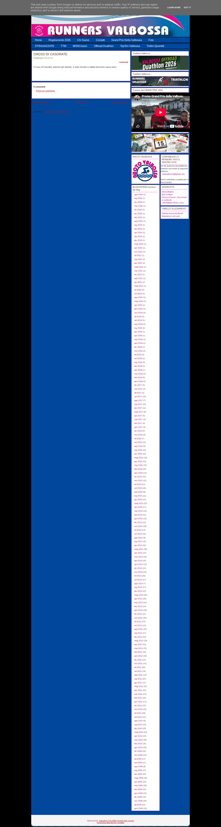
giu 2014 (138, 545)
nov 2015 (138, 480)
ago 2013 (138, 583)
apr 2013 (138, 599)
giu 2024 (138, 229)
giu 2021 (138, 282)
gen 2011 (138, 702)
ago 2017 (138, 400)
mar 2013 (138, 602)
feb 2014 (138, 561)
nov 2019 (138, 313)
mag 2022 (138, 267)
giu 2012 (138, 637)
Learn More (174, 7)
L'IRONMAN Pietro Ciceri (173, 203)
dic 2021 (138, 274)
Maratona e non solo (171, 216)
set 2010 (138, 717)
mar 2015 (138, 511)
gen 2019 (138, 343)
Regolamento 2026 (60, 40)
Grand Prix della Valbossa (126, 40)
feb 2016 (138, 469)
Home (38, 40)
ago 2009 (138, 766)
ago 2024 (138, 221)
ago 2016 (138, 446)
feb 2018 (138, 377)
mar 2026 (138, 206)
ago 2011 (138, 675)
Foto (151, 40)
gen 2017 (138, 427)
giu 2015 (138, 499)
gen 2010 (138, 747)
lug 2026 (138, 198)
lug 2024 (138, 225)
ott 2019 (137, 316)
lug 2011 (138, 679)
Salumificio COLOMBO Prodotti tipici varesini (116, 821)
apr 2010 (138, 736)
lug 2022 (138, 259)
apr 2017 (138, 416)
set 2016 (138, 442)
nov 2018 (138, 351)
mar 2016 (138, 465)
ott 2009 (137, 759)
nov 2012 (138, 618)
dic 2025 (138, 210)
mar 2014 (138, 557)
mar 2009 (138, 785)
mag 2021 (138, 286)
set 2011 (138, 671)
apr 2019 (138, 336)
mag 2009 (138, 778)
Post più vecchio (120, 102)
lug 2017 (138, 404)
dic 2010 (138, 705)
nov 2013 (138, 572)
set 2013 (138, 580)
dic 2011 (138, 660)
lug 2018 (138, 362)
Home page (81, 102)
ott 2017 (137, 393)
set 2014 (138, 534)
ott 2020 (137, 290)
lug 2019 (138, 328)
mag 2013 (138, 595)
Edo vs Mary (167, 194)
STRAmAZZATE (44, 46)
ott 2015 (137, 484)
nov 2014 (138, 526)
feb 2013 (138, 606)
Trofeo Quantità (155, 46)
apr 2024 (138, 232)
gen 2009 (138, 793)
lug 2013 (138, 587)
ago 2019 (138, 324)
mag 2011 (138, 686)
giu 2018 (138, 366)
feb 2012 (138, 652)
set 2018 (138, 358)
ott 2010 (137, 713)
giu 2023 (138, 240)
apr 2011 (138, 690)
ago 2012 (138, 629)
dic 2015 (138, 477)
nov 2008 (138, 801)
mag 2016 (138, 458)
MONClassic (80, 46)
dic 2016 (138, 431)
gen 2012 (138, 656)
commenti (123, 62)
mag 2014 (138, 549)
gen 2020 (138, 309)
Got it (187, 7)
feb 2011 (138, 698)
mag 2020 (138, 301)
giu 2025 (138, 213)
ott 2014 (137, 530)
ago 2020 (138, 297)
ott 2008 (137, 805)
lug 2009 (138, 770)
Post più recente (42, 102)
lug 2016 (138, 450)
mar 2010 (138, 740)
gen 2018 (138, 381)
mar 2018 (138, 374)
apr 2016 (138, 461)
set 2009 (138, 763)
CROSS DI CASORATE (50, 54)
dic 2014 (138, 522)
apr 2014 (138, 553)
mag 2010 (138, 732)
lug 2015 (138, 496)
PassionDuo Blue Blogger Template (110, 823)
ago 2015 (138, 492)
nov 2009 (138, 755)
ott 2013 (137, 576)
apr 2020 (138, 305)
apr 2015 (138, 507)
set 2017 (138, 396)
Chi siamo (83, 40)
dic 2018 (138, 347)
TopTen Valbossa (130, 46)
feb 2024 (138, 236)
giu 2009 (138, 774)
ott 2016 (137, 439)
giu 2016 (138, 454)
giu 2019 (138, 332)
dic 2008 (138, 797)
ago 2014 (138, 538)
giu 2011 (138, 683)
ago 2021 (138, 278)
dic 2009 (138, 751)
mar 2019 (138, 339)
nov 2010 (138, 709)
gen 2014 (138, 564)
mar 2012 (138, 648)
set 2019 (138, 320)
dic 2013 (138, 568)
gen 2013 (138, 610)
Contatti (100, 40)
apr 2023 (138, 248)
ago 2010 (138, 721)
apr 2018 (138, 370)
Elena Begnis (168, 192)
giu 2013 (138, 591)
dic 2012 (138, 614)
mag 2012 (138, 641)
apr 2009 (138, 782)
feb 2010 (138, 744)
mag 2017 (138, 412)
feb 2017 (138, 423)
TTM (63, 46)
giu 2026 (138, 202)
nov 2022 (138, 252)
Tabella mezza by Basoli (172, 213)
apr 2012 (138, 644)
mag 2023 (138, 244)
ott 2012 (137, 621)
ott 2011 (137, 667)
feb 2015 (138, 515)
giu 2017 (138, 408)
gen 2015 (138, 518)
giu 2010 (138, 728)
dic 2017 (138, 385)
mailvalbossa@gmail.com (173, 174)
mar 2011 (138, 694)
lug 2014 (138, 541)
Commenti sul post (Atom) (56, 111)
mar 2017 (138, 419)
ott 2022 (137, 255)
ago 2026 (138, 194)
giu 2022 (138, 263)
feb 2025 (138, 217)
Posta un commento (45, 91)
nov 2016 (138, 435)
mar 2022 (138, 271)
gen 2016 (138, 473)
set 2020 (138, 294)
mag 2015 (138, 503)
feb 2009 (138, 789)
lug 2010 (138, 725)
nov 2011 (138, 663)
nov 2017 (138, 389)
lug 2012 (138, 633)
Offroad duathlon (104, 46)
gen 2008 (138, 808)
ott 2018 (137, 355)
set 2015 (138, 488)
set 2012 (138, 625)
